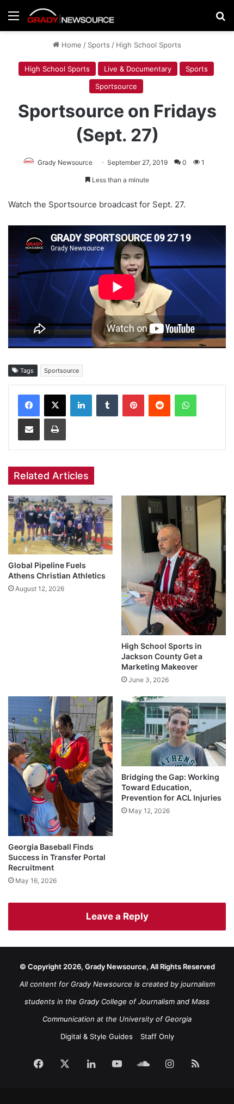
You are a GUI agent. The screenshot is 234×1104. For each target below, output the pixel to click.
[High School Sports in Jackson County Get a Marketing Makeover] (173, 565)
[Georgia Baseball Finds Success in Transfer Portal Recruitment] (60, 766)
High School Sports (148, 44)
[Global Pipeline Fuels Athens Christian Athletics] (60, 525)
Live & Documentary (137, 68)
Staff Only (157, 1036)
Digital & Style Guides (96, 1036)
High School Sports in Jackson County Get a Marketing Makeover (161, 656)
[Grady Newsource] (70, 15)
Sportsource (116, 86)
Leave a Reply (117, 916)
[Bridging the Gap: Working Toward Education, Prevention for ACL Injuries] (173, 731)
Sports (99, 44)
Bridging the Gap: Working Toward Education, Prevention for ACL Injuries (171, 787)
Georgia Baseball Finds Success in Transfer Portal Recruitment (57, 857)
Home (70, 44)
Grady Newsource (65, 162)
